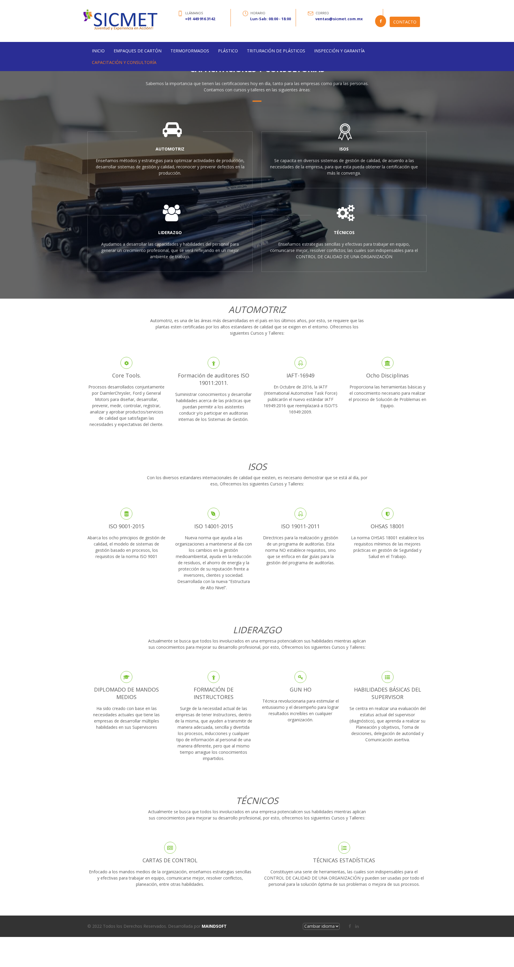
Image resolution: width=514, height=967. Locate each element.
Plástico (228, 51)
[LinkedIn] (357, 926)
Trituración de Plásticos (276, 51)
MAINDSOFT (214, 926)
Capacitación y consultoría (124, 62)
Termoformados (189, 51)
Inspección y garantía (339, 51)
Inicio (98, 51)
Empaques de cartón (138, 51)
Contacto (404, 22)
